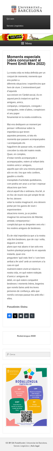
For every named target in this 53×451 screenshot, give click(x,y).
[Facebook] (9, 315)
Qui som (10, 19)
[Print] (26, 315)
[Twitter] (15, 315)
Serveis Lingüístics (15, 26)
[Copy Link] (32, 315)
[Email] (20, 315)
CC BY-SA (10, 443)
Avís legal (35, 446)
